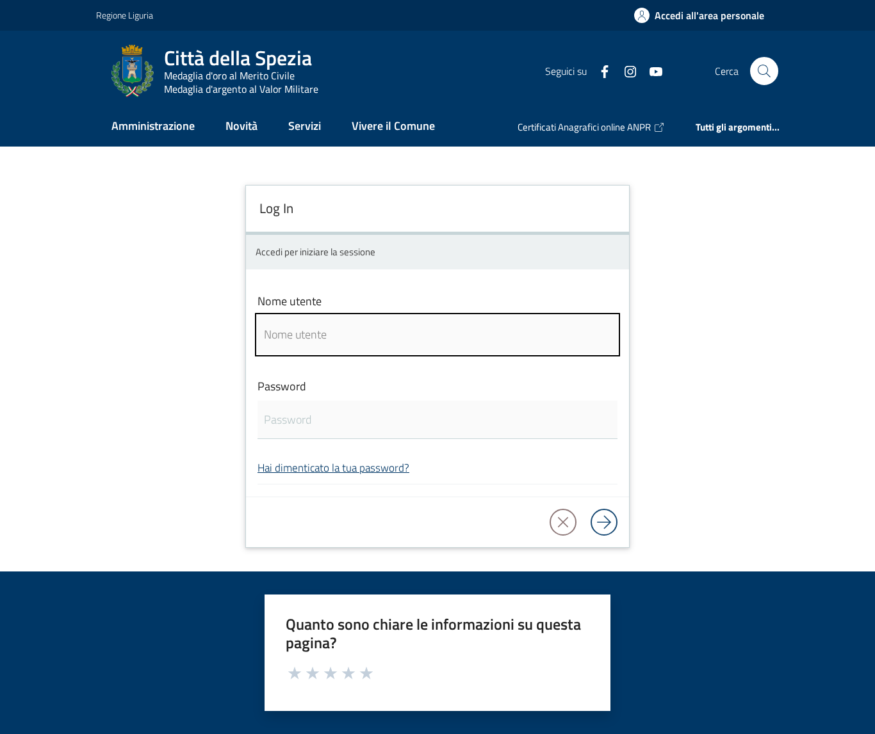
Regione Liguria (124, 15)
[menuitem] (153, 127)
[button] (764, 71)
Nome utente (290, 301)
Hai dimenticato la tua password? (333, 467)
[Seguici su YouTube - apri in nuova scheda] (651, 70)
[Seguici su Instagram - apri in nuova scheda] (625, 70)
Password (282, 386)
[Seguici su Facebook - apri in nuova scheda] (599, 70)
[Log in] (604, 522)
